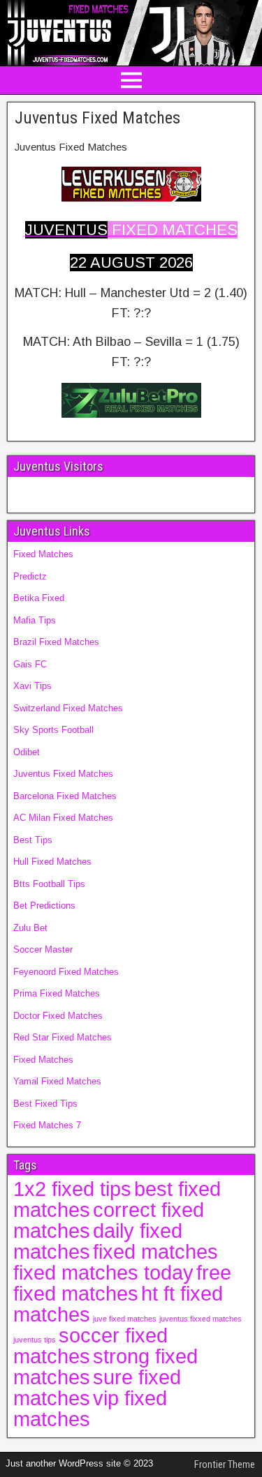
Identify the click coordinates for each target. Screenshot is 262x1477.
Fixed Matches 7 (47, 1125)
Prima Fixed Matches (56, 993)
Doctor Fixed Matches (58, 1015)
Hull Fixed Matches (52, 861)
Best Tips (32, 840)
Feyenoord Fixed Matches (66, 972)
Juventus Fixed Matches (97, 118)
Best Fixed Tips (45, 1103)
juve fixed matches (125, 1319)
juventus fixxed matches (200, 1319)
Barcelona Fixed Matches (65, 796)
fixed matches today (103, 1272)
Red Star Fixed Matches (62, 1037)
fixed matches (155, 1251)
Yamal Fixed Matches (57, 1081)
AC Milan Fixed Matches (63, 817)
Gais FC (30, 664)
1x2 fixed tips (72, 1188)
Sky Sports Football (53, 730)
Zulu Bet (30, 928)
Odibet (26, 752)
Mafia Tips (34, 620)
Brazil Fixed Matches (56, 642)
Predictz (30, 576)
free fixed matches (122, 1283)
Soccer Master (43, 949)
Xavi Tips (32, 686)
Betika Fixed (38, 598)
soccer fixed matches (90, 1346)
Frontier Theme (224, 1464)
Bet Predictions (44, 905)
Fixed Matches (43, 554)
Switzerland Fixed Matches (68, 708)
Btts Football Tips (49, 884)
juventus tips (34, 1339)
